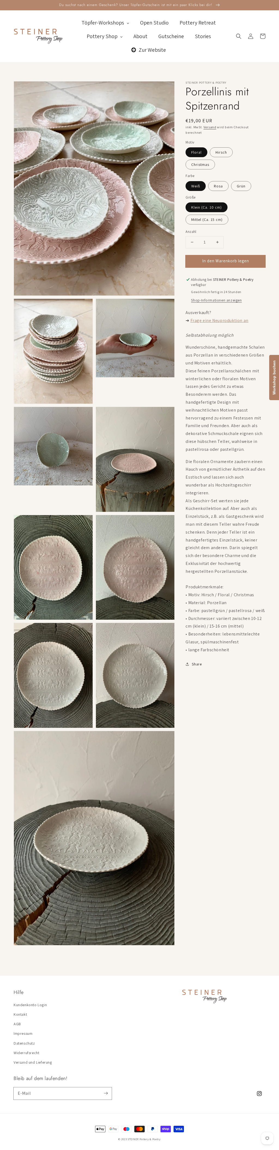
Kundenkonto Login (30, 1004)
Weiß (195, 186)
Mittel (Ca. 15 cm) (207, 219)
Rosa (218, 186)
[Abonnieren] (106, 1093)
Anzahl (191, 231)
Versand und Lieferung (33, 1062)
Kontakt (20, 1014)
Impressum (23, 1033)
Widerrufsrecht (26, 1052)
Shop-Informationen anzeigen (216, 300)
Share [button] (197, 664)
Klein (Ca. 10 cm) (206, 207)
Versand (210, 127)
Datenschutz (24, 1043)
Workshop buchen (274, 377)
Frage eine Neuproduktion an (219, 320)
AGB (17, 1023)
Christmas (200, 164)
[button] (239, 36)
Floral (196, 152)
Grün (241, 186)
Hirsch (221, 152)
